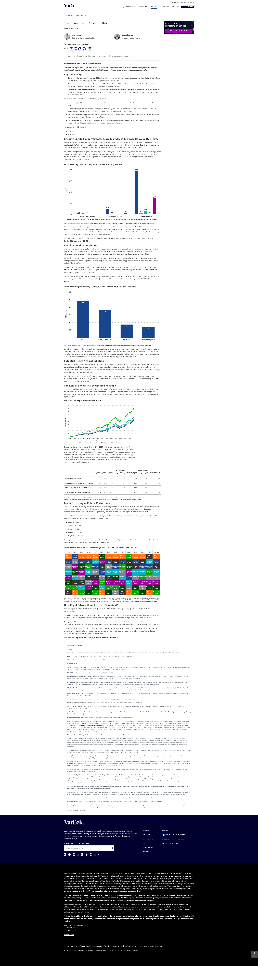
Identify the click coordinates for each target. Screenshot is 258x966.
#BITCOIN (85, 44)
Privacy (165, 831)
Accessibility (147, 839)
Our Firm (175, 7)
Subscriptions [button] (187, 7)
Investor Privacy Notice (173, 839)
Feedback (146, 835)
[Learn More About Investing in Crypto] (179, 27)
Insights (154, 7)
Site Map (145, 851)
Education (143, 7)
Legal (144, 843)
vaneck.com (87, 900)
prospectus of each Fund (79, 891)
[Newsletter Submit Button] (112, 848)
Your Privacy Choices (175, 835)
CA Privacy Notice (170, 843)
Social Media (147, 847)
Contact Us (147, 831)
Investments (131, 7)
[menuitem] (71, 49)
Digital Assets (81, 638)
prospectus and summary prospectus (144, 898)
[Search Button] (123, 7)
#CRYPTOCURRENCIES (72, 44)
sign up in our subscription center (105, 638)
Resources (165, 7)
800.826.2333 (69, 934)
